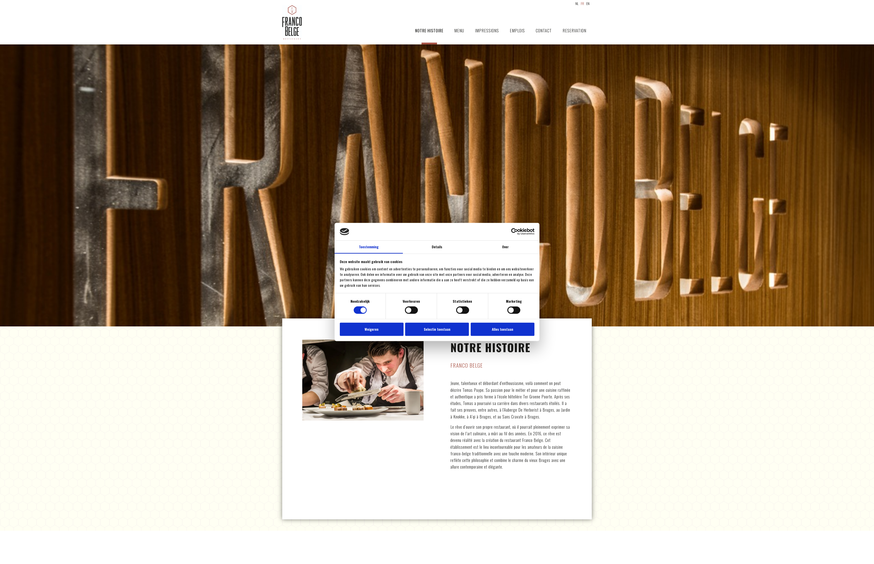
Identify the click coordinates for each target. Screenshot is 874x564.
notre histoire (429, 30)
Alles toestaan (502, 329)
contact (544, 30)
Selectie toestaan (437, 329)
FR (582, 3)
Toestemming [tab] (369, 246)
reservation (574, 30)
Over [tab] (505, 246)
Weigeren (372, 329)
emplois (517, 30)
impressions (487, 30)
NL (577, 3)
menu (459, 30)
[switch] (411, 310)
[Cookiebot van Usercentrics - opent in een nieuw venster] (514, 231)
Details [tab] (437, 246)
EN (587, 3)
